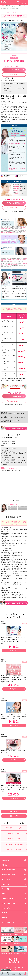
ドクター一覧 (5, 884)
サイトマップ (8, 967)
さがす (8, 974)
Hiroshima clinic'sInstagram (21, 176)
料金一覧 (4, 865)
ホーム (2, 974)
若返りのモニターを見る (14, 838)
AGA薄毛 (19, 5)
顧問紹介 (4, 917)
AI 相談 (18, 3)
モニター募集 (5, 8)
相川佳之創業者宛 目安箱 (8, 903)
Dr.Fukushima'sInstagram (7, 176)
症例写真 (4, 893)
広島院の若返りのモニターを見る (14, 828)
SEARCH (21, 3)
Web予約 (19, 974)
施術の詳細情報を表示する (6, 969)
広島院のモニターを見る (14, 833)
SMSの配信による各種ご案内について (14, 970)
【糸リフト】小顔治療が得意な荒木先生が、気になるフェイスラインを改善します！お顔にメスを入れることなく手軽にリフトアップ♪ (13, 716)
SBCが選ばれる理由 (7, 898)
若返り (11, 8)
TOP (3, 5)
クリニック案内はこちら (8, 870)
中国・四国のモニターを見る (14, 849)
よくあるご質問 (6, 908)
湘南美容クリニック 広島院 (8, 441)
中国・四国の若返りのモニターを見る (14, 844)
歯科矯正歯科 (13, 6)
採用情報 (4, 913)
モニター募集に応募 (14, 69)
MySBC (25, 974)
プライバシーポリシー (18, 967)
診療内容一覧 (5, 860)
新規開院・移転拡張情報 (8, 874)
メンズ (24, 5)
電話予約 (13, 974)
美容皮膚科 (8, 5)
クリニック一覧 (6, 879)
